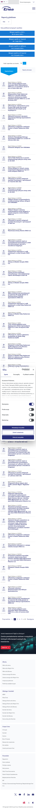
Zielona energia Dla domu (9, 674)
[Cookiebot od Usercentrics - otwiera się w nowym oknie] (22, 370)
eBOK (3, 694)
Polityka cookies (6, 765)
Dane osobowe (6, 762)
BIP (3, 780)
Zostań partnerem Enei (8, 748)
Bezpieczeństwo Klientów (9, 777)
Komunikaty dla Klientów (8, 719)
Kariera (4, 736)
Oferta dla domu (6, 665)
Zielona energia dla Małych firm (10, 677)
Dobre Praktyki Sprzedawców (9, 774)
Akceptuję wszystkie (18, 427)
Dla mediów (5, 745)
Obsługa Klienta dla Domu (9, 700)
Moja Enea (5, 697)
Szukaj (30, 8)
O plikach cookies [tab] (28, 374)
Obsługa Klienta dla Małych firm (10, 703)
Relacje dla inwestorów (8, 742)
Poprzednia (6, 619)
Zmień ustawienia (18, 432)
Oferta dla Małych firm (8, 668)
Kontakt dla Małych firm (8, 713)
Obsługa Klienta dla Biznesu (9, 707)
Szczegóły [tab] (16, 374)
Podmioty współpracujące (9, 683)
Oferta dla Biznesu (7, 671)
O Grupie (4, 730)
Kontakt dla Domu (7, 710)
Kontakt (4, 733)
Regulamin (5, 759)
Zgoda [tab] (6, 374)
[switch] (31, 409)
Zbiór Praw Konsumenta (8, 771)
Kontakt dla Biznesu (7, 716)
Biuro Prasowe (6, 739)
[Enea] (8, 8)
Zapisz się (4, 647)
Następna (30, 619)
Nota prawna (5, 768)
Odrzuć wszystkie (18, 437)
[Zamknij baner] (33, 369)
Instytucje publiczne (7, 680)
